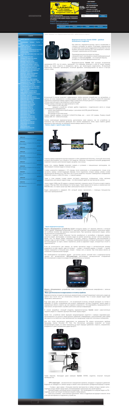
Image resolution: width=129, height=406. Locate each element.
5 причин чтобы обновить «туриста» (29, 64)
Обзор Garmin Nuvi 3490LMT (27, 110)
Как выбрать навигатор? (26, 71)
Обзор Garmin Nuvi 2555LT (27, 105)
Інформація (61, 26)
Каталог (73, 26)
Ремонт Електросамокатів (59, 23)
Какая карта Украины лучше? (27, 74)
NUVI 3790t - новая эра (26, 95)
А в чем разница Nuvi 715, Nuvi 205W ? (30, 86)
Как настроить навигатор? (27, 60)
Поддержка (81, 401)
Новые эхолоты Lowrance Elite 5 (28, 92)
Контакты (87, 401)
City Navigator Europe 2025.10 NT (27, 183)
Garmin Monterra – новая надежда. (29, 79)
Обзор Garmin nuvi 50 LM (26, 108)
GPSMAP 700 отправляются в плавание (30, 94)
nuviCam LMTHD (24, 52)
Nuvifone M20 (23, 125)
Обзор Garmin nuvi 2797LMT (27, 123)
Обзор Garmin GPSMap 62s (27, 111)
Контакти (99, 26)
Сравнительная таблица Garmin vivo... (29, 51)
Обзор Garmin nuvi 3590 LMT (27, 113)
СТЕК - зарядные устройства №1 (28, 91)
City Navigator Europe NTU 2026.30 (28, 138)
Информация (74, 401)
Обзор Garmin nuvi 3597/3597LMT (28, 76)
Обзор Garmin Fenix (25, 114)
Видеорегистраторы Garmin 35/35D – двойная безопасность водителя (30, 83)
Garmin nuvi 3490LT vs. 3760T (27, 85)
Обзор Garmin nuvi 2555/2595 (27, 104)
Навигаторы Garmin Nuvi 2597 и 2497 (29, 80)
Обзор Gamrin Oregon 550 (26, 101)
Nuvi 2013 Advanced (25, 120)
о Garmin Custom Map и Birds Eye (28, 67)
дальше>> (39, 140)
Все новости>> (23, 186)
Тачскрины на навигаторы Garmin (28, 58)
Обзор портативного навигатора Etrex (29, 88)
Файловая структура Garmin (27, 61)
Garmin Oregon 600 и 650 (26, 57)
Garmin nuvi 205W (24, 89)
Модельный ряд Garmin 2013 (27, 117)
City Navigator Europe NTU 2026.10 (28, 163)
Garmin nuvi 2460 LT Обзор (27, 99)
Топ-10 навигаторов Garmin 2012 (28, 119)
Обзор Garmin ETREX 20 (26, 107)
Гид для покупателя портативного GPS (30, 68)
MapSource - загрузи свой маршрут (29, 73)
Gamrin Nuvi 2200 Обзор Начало (28, 97)
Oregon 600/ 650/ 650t (25, 77)
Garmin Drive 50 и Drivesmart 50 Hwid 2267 (31, 49)
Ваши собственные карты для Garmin (29, 65)
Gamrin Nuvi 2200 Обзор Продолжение (30, 98)
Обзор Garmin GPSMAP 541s (27, 116)
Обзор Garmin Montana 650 (27, 102)
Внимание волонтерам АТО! (27, 127)
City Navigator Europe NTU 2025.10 (28, 179)
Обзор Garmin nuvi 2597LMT (27, 122)
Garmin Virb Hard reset (25, 48)
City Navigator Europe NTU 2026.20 (28, 148)
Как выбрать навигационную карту (29, 62)
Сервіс (86, 26)
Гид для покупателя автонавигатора (29, 70)
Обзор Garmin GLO (25, 126)
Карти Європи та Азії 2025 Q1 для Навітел (29, 153)
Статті (56, 34)
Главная (46, 34)
